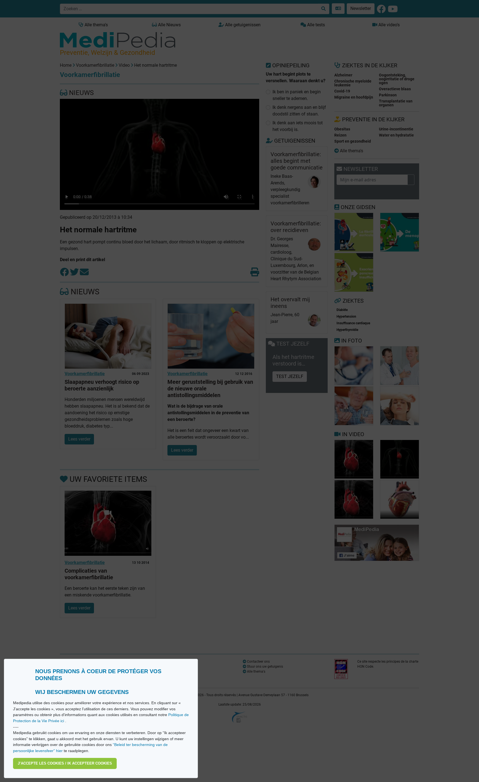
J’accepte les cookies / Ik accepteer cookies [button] (65, 763)
